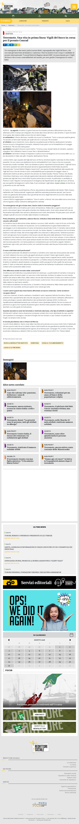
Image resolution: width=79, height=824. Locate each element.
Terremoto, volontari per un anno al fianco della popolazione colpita (57, 395)
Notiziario (11, 25)
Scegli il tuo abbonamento (52, 343)
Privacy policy (40, 814)
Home (3, 25)
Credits (59, 814)
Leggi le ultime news (12, 347)
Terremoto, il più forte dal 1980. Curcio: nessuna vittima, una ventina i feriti (58, 408)
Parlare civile (71, 777)
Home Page (35, 343)
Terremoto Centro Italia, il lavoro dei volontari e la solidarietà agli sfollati (19, 436)
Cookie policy (50, 814)
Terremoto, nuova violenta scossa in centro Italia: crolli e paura (20, 408)
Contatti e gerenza (69, 767)
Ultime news (39, 527)
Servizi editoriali (70, 792)
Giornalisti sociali (70, 773)
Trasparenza (30, 814)
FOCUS (8, 670)
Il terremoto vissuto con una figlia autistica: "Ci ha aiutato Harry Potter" (20, 461)
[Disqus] (39, 495)
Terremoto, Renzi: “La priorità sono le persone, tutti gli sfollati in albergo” (21, 422)
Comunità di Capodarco (68, 780)
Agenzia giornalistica (68, 786)
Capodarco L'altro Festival (67, 775)
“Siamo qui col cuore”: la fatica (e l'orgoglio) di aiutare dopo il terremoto (58, 461)
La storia (73, 765)
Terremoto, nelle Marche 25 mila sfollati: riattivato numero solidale (58, 422)
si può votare (60, 183)
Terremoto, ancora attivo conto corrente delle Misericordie (58, 448)
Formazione (72, 788)
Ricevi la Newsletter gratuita (16, 343)
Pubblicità (20, 814)
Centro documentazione (67, 790)
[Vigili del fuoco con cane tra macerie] (15, 371)
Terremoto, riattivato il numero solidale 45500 (21, 448)
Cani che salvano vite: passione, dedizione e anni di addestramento (21, 395)
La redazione (71, 762)
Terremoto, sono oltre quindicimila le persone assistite (55, 436)
